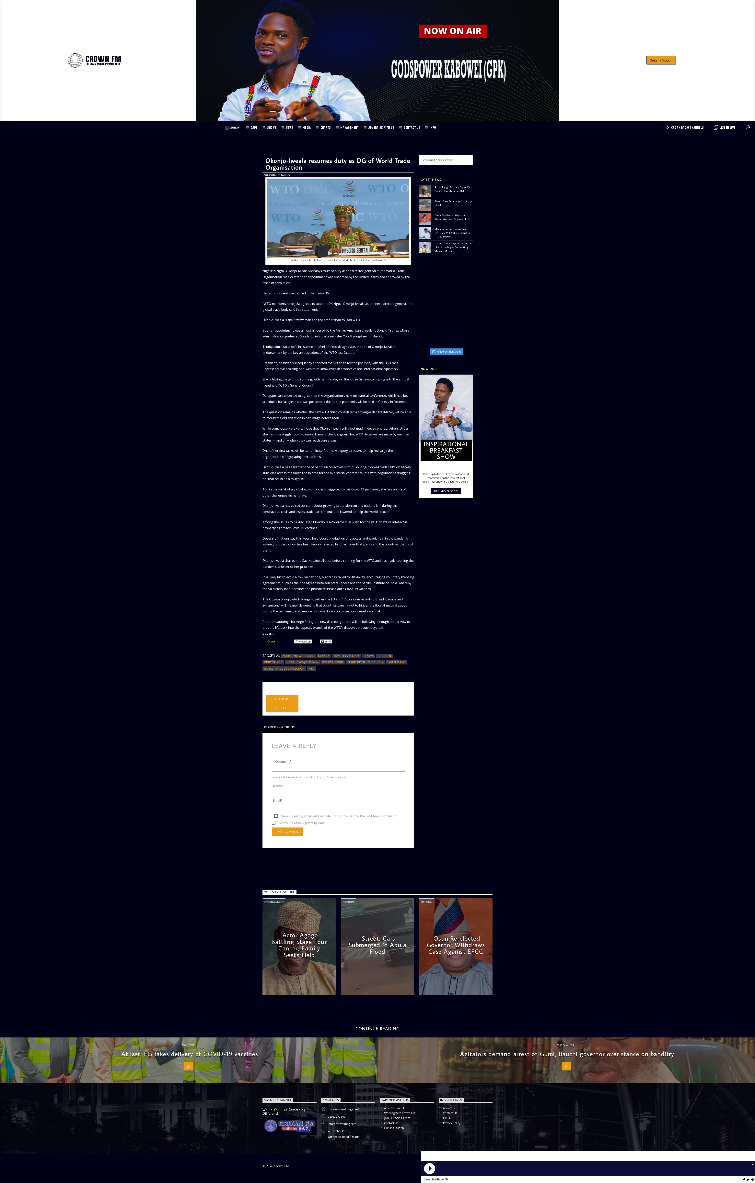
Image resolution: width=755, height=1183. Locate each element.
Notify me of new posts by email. (303, 823)
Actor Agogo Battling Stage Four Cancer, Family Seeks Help (453, 189)
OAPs (254, 127)
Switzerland (396, 662)
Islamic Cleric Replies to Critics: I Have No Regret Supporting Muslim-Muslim (453, 247)
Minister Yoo (273, 662)
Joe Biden (384, 656)
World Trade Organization (284, 668)
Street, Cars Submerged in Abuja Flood (454, 203)
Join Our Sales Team (397, 1118)
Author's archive (281, 703)
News (289, 127)
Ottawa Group (333, 662)
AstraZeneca (292, 656)
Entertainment (274, 902)
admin (270, 692)
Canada (323, 656)
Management (349, 127)
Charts (325, 127)
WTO (311, 668)
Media (307, 127)
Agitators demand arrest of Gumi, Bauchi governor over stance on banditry (567, 1054)
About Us (449, 1108)
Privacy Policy (451, 1123)
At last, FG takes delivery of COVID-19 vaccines (189, 1054)
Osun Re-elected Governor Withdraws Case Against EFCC (452, 217)
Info (433, 127)
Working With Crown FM (399, 1113)
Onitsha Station (661, 60)
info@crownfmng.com (342, 1124)
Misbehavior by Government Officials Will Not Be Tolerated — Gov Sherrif (452, 232)
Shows (271, 127)
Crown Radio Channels (687, 127)
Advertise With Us (381, 127)
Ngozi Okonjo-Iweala (302, 662)
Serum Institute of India (365, 662)
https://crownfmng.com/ (343, 1109)
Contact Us (412, 127)
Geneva (369, 656)
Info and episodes (446, 491)
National (348, 902)
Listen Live (727, 127)
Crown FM (281, 1166)
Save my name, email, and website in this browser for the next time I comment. (338, 816)
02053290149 (336, 1116)
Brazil (309, 656)
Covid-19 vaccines (346, 656)
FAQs (446, 1118)
